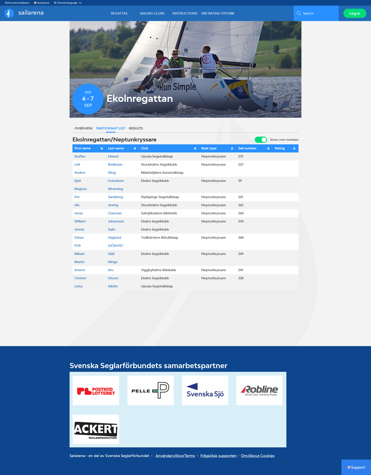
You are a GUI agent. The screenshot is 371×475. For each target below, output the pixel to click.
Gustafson (116, 181)
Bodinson (115, 164)
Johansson (116, 221)
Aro (110, 270)
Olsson (113, 278)
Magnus (80, 189)
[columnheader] (89, 148)
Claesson (115, 213)
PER (77, 246)
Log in (355, 13)
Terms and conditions (17, 2)
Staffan (79, 156)
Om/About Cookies (258, 456)
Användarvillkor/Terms (175, 456)
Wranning (115, 189)
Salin (111, 229)
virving (113, 205)
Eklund (113, 156)
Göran (79, 237)
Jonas (78, 213)
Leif (77, 164)
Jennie (79, 229)
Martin (79, 262)
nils (76, 205)
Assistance (43, 2)
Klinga (112, 262)
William (80, 221)
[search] (316, 13)
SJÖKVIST (115, 246)
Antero (79, 270)
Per (77, 197)
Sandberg (115, 197)
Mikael (79, 254)
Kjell (77, 181)
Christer (80, 278)
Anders (79, 173)
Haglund (114, 237)
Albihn (113, 286)
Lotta (78, 286)
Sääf (111, 254)
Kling (112, 173)
